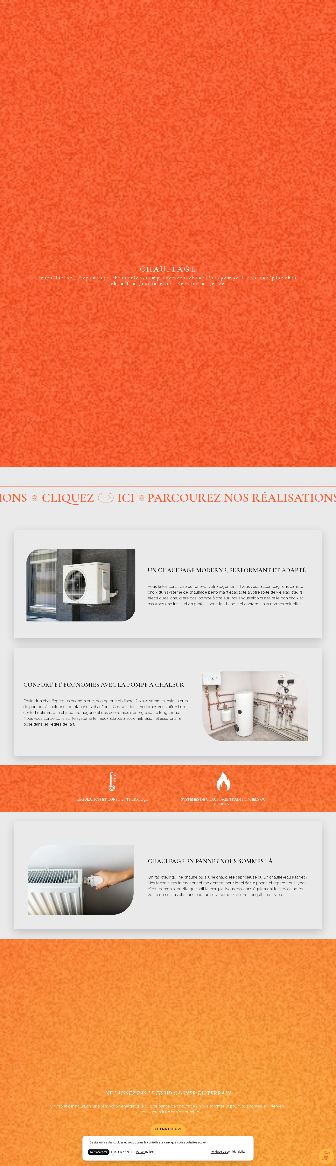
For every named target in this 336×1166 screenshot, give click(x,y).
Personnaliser (145, 1151)
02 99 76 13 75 (319, 23)
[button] (246, 23)
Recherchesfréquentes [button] (234, 23)
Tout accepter (98, 1152)
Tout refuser (121, 1152)
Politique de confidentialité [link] (228, 1151)
